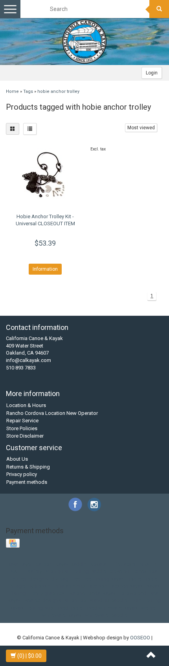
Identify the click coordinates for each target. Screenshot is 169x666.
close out (120, 571)
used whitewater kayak (112, 608)
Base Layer (19, 564)
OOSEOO (140, 638)
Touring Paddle (89, 571)
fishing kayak (109, 579)
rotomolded (133, 593)
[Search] (159, 9)
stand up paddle (108, 600)
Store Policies (21, 428)
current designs (30, 579)
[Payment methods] (13, 544)
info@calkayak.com (28, 360)
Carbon (43, 564)
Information (45, 269)
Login (152, 73)
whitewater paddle (106, 615)
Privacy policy (21, 474)
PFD (157, 564)
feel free (81, 579)
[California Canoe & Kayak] (84, 41)
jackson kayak (126, 586)
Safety (35, 571)
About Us (17, 459)
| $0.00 (29, 656)
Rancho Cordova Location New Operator (52, 413)
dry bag (59, 579)
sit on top (75, 600)
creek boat (146, 571)
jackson (98, 586)
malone (76, 593)
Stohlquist (57, 571)
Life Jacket (123, 564)
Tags (28, 91)
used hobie (69, 608)
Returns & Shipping (28, 467)
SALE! (17, 571)
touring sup (40, 608)
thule (135, 600)
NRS (145, 564)
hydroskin (39, 586)
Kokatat (99, 564)
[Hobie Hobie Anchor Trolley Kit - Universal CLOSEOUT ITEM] (45, 176)
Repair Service (22, 420)
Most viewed (141, 127)
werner (148, 608)
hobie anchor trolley (58, 91)
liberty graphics (46, 593)
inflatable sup (69, 586)
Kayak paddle (70, 564)
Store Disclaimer (25, 436)
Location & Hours (26, 405)
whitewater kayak (61, 615)
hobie (134, 579)
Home (12, 91)
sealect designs (43, 600)
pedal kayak (102, 593)
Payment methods (26, 482)
